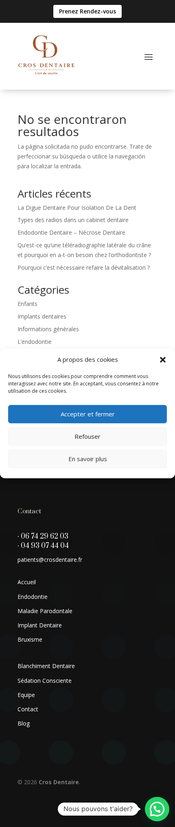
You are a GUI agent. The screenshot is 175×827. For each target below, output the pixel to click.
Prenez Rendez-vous (87, 11)
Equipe (26, 695)
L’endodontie (35, 341)
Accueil (27, 582)
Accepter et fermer (88, 414)
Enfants (27, 304)
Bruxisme (30, 639)
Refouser (87, 436)
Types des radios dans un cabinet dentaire (73, 220)
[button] (163, 360)
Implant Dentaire (40, 625)
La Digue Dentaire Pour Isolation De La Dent (77, 207)
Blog (24, 723)
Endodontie (33, 596)
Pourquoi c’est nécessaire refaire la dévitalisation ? (84, 267)
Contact (28, 709)
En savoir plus (87, 459)
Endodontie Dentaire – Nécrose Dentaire (71, 232)
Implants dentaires (42, 316)
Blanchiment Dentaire (46, 666)
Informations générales (48, 329)
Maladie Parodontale (45, 611)
